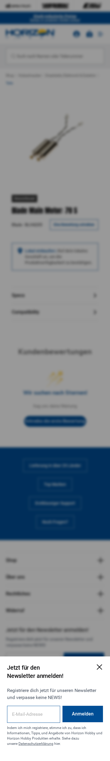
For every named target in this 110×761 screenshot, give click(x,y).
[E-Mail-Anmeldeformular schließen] (99, 667)
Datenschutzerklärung (35, 744)
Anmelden (83, 714)
